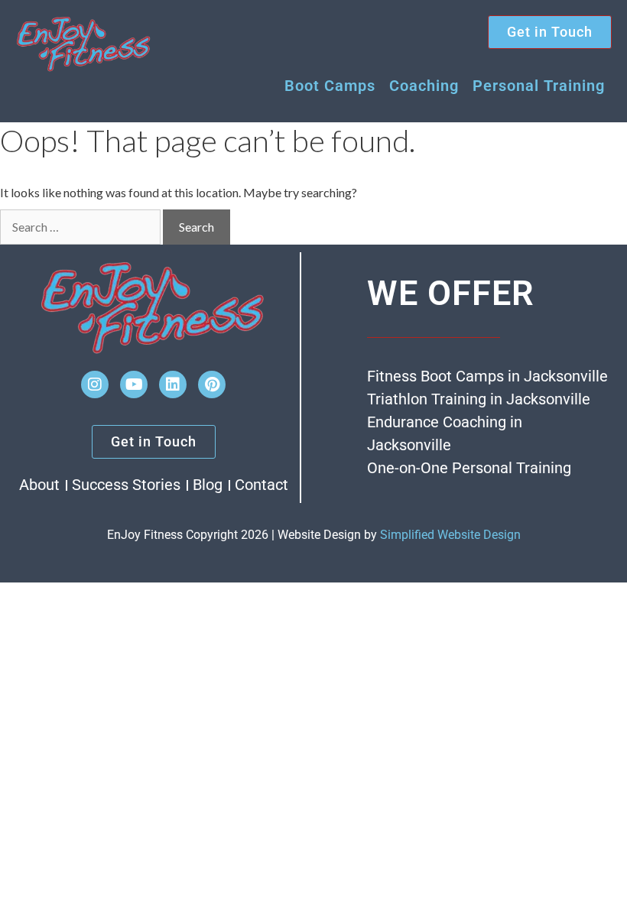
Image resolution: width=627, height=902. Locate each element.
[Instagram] (95, 384)
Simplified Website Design (450, 534)
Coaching (424, 85)
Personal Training (539, 85)
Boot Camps (329, 85)
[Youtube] (134, 384)
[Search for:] (80, 227)
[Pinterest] (212, 384)
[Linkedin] (173, 384)
